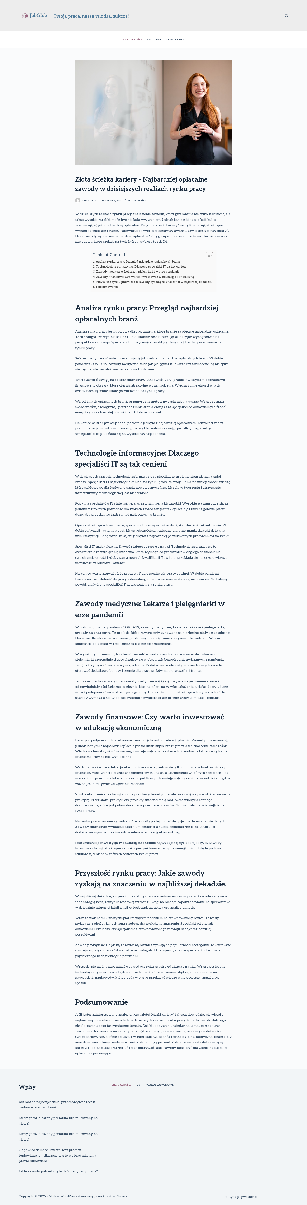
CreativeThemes (115, 1196)
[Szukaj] (286, 15)
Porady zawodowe (170, 39)
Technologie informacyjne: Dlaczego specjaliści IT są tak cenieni (141, 267)
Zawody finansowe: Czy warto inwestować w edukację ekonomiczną (145, 277)
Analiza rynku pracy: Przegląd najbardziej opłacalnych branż (138, 262)
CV (149, 39)
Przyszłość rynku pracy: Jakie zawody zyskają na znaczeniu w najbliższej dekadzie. (154, 282)
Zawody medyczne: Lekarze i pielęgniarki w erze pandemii (137, 272)
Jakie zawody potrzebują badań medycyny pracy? (58, 1172)
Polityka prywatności (240, 1197)
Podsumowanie (107, 287)
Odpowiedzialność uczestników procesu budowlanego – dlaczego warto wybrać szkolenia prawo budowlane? (57, 1155)
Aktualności (132, 39)
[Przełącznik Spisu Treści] (207, 255)
